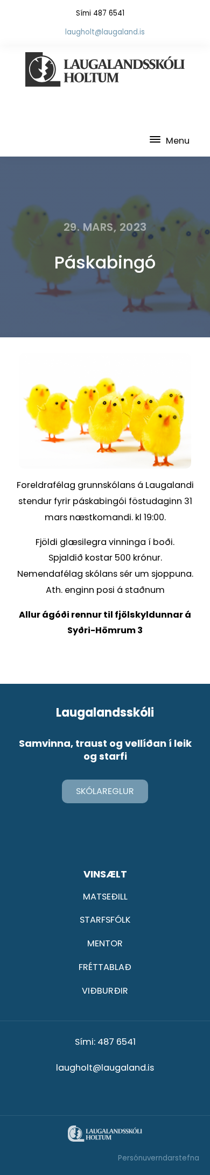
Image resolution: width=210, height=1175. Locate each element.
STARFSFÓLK (105, 920)
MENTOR (105, 943)
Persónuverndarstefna (158, 1158)
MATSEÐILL (105, 896)
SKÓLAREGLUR (105, 791)
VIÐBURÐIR (105, 991)
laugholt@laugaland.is (105, 32)
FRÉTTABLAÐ (105, 967)
